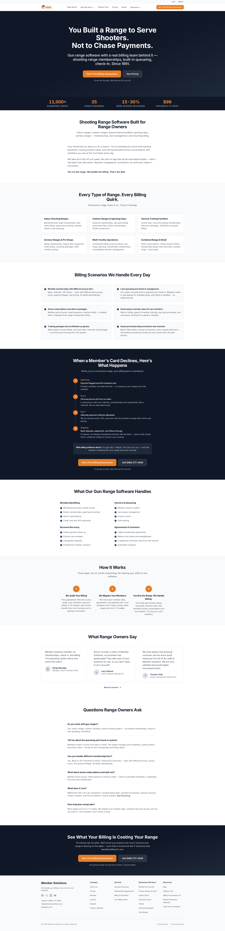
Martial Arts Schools (146, 887)
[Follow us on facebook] (42, 895)
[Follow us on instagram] (46, 895)
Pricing (115, 7)
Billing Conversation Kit (172, 895)
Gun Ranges (143, 912)
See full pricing (123, 795)
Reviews (93, 895)
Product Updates (96, 908)
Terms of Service (177, 924)
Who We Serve (86, 7)
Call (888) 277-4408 (132, 462)
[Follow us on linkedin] (51, 895)
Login (173, 1)
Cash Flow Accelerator (171, 907)
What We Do (72, 7)
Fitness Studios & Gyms (148, 891)
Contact (93, 900)
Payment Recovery (121, 887)
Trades (141, 904)
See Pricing (132, 74)
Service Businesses (146, 908)
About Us (93, 887)
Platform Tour (103, 7)
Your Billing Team (121, 900)
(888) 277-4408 (54, 901)
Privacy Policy (162, 924)
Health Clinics (144, 895)
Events (124, 7)
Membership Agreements (124, 891)
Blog (165, 887)
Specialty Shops (145, 900)
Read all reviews (111, 687)
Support (180, 1)
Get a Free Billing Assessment (170, 7)
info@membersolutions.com (51, 904)
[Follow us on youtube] (55, 895)
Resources (135, 7)
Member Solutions (53, 883)
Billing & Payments (121, 895)
